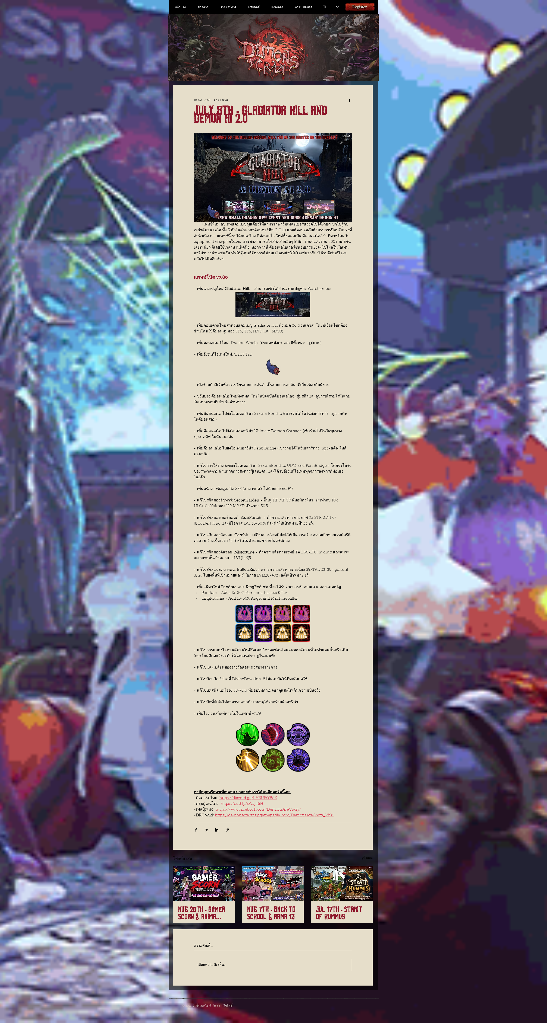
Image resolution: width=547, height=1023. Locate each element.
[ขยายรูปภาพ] (244, 614)
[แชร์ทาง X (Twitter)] (206, 830)
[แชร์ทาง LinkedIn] (217, 830)
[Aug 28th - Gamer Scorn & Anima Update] (204, 883)
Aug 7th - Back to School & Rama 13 (271, 913)
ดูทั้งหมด (367, 858)
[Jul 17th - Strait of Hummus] (342, 883)
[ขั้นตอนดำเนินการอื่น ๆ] (349, 100)
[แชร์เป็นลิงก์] (227, 830)
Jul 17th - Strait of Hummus (339, 913)
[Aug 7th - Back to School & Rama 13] (273, 883)
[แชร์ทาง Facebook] (196, 830)
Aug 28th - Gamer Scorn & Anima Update (201, 913)
